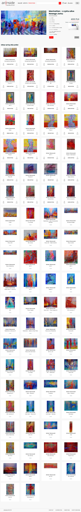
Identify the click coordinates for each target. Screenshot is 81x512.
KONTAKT (51, 510)
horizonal (55, 29)
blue (55, 27)
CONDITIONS (67, 510)
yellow (57, 27)
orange (60, 27)
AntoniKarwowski (53, 15)
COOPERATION (58, 510)
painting (55, 34)
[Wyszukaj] (60, 3)
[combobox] (47, 3)
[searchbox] (37, 3)
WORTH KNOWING (76, 510)
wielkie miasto (52, 32)
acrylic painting (56, 23)
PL (77, 3)
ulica (52, 31)
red (53, 27)
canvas (53, 25)
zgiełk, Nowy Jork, (57, 31)
